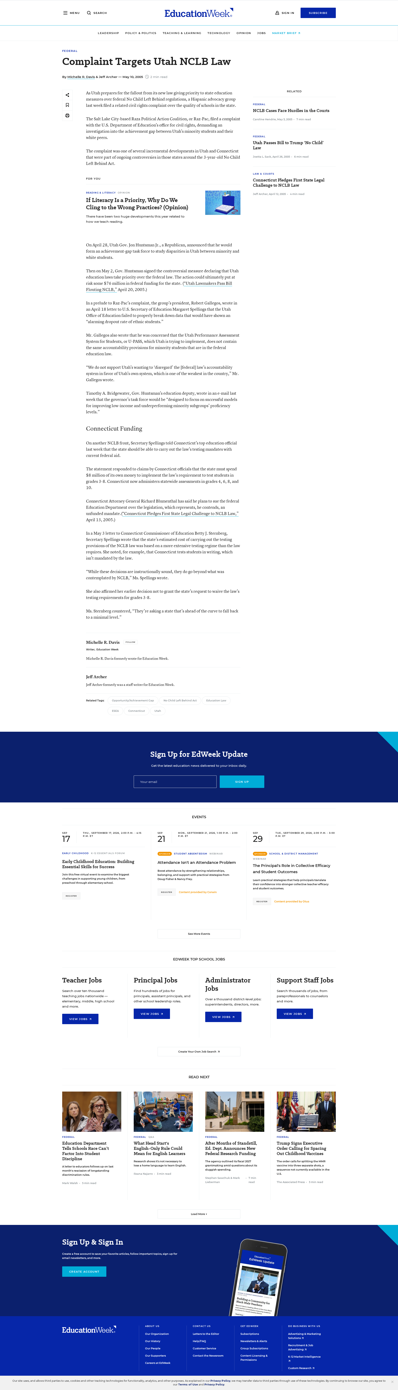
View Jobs (79, 1019)
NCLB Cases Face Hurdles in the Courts (291, 110)
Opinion (244, 33)
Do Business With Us (304, 1326)
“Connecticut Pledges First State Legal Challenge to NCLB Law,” (180, 513)
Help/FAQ (199, 1341)
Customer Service (204, 1348)
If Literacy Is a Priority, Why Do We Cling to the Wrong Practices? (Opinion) (137, 203)
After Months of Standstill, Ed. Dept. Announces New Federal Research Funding (231, 1148)
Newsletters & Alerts (253, 1341)
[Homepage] (199, 12)
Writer (90, 649)
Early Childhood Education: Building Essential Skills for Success (98, 864)
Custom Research (300, 1368)
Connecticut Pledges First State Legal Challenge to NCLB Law (288, 183)
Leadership (108, 33)
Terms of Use (188, 1384)
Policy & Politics (140, 33)
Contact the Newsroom (208, 1355)
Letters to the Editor (206, 1333)
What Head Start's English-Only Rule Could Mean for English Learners (159, 1148)
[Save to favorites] (67, 105)
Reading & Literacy (101, 192)
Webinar (216, 853)
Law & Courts (263, 173)
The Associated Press (291, 1182)
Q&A (151, 1137)
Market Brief (285, 33)
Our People (152, 1348)
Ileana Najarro (143, 1173)
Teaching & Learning (182, 33)
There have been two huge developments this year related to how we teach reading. (135, 219)
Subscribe (318, 13)
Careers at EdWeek (157, 1362)
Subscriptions (249, 1333)
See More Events (199, 933)
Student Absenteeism (190, 853)
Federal (70, 50)
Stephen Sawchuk (217, 1177)
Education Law (216, 700)
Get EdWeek (249, 1326)
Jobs (261, 33)
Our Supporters (155, 1355)
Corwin (212, 892)
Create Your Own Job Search (197, 1051)
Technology (218, 33)
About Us (152, 1326)
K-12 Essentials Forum (108, 853)
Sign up (242, 781)
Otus (306, 901)
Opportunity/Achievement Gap (133, 700)
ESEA (115, 710)
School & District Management (293, 853)
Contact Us (202, 1326)
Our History (152, 1341)
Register (71, 896)
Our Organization (157, 1333)
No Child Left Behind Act (180, 700)
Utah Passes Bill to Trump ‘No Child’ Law (288, 145)
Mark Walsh (70, 1183)
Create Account (84, 1271)
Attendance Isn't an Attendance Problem (197, 862)
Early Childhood (75, 853)
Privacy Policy (220, 1380)
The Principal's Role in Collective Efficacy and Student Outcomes (291, 868)
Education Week (107, 649)
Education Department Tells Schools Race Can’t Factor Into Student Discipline (85, 1151)
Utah (157, 710)
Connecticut (136, 710)
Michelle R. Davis (81, 77)
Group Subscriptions (254, 1348)
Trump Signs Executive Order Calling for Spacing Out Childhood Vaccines (301, 1148)
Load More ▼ (199, 1214)
